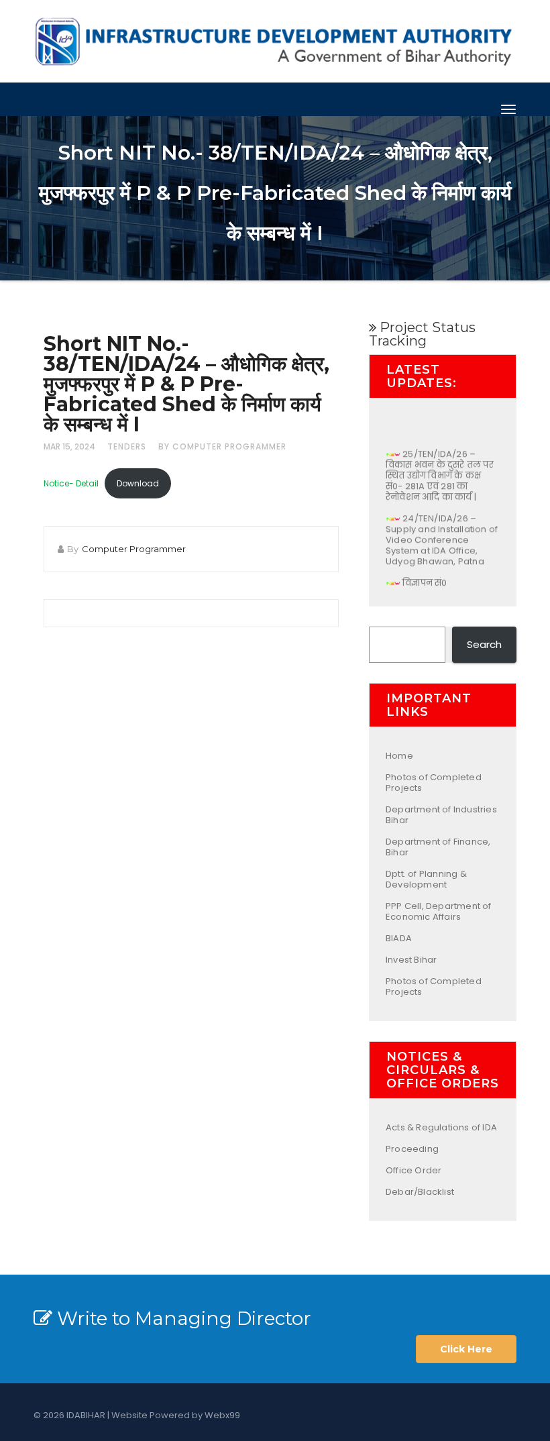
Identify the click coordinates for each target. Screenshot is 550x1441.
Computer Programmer (134, 548)
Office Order (413, 1170)
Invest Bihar (411, 959)
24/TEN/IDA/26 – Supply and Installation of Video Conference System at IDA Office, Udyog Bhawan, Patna (442, 533)
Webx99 (222, 1415)
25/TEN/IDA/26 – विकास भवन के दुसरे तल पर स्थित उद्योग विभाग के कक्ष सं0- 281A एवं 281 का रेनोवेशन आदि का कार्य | (440, 468)
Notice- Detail (71, 483)
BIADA (399, 938)
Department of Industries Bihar (441, 814)
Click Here (466, 1349)
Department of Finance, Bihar (438, 847)
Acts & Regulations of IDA (441, 1127)
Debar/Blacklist (420, 1191)
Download (138, 483)
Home (399, 755)
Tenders (126, 446)
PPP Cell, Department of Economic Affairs (439, 911)
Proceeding (412, 1148)
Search (484, 644)
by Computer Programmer (222, 446)
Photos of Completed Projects (434, 782)
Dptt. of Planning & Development (426, 879)
